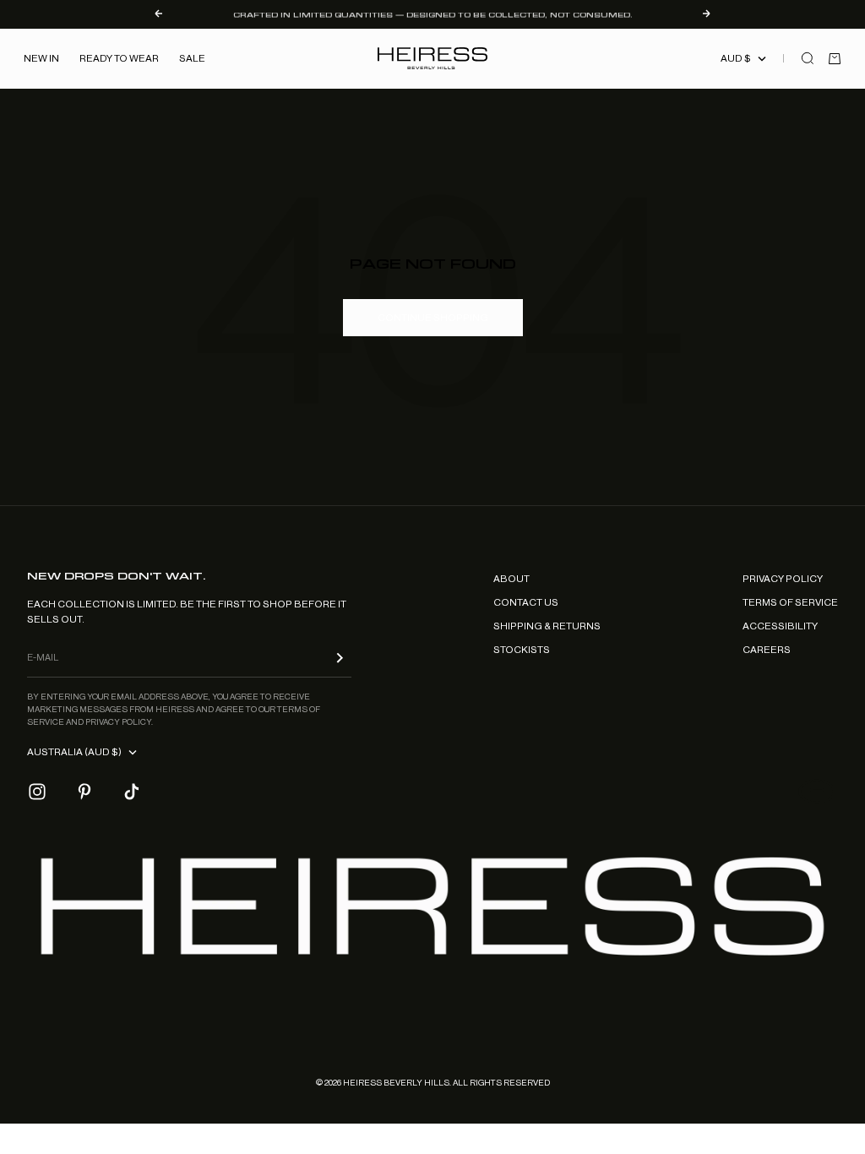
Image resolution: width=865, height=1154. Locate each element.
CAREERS (767, 650)
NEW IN (41, 58)
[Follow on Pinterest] (84, 791)
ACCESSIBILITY (780, 626)
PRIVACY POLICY (783, 579)
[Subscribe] (339, 657)
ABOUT (511, 579)
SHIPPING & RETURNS (547, 626)
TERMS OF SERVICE (790, 602)
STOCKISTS (521, 650)
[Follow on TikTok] (132, 791)
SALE (192, 58)
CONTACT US (525, 602)
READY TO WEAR (119, 58)
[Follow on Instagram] (37, 791)
